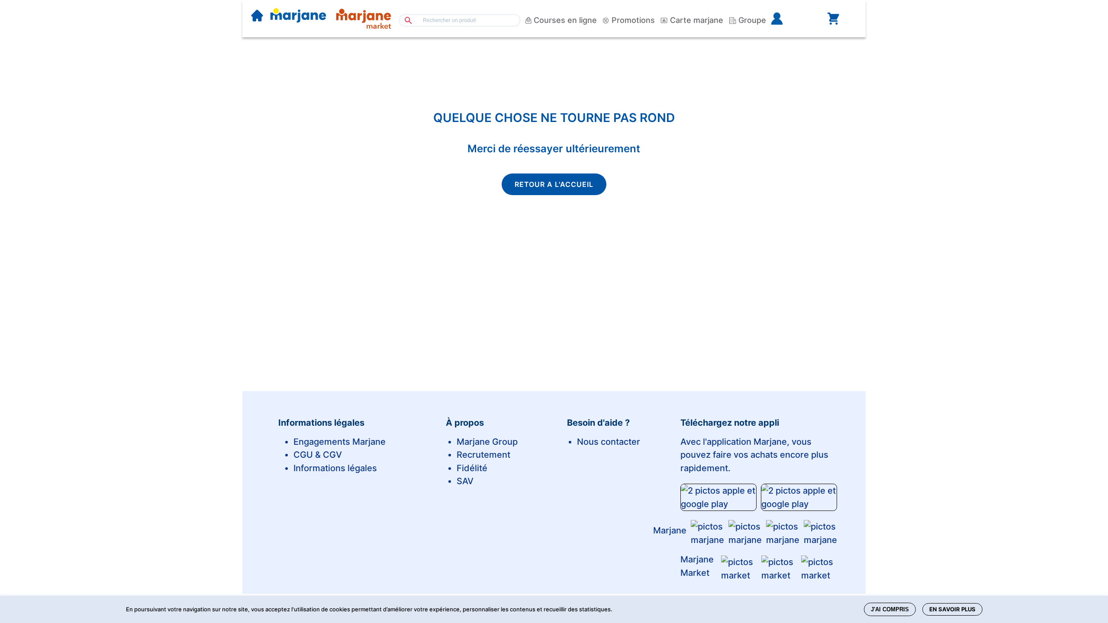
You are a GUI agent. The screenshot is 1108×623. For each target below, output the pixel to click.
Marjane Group (487, 442)
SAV (465, 481)
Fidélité (472, 468)
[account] (790, 19)
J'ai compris (890, 609)
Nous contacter (608, 442)
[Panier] (833, 19)
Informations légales (335, 468)
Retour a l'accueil (554, 184)
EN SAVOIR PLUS (952, 609)
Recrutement (483, 455)
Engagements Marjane (339, 442)
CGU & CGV (317, 455)
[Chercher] (405, 20)
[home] (257, 16)
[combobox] (459, 20)
